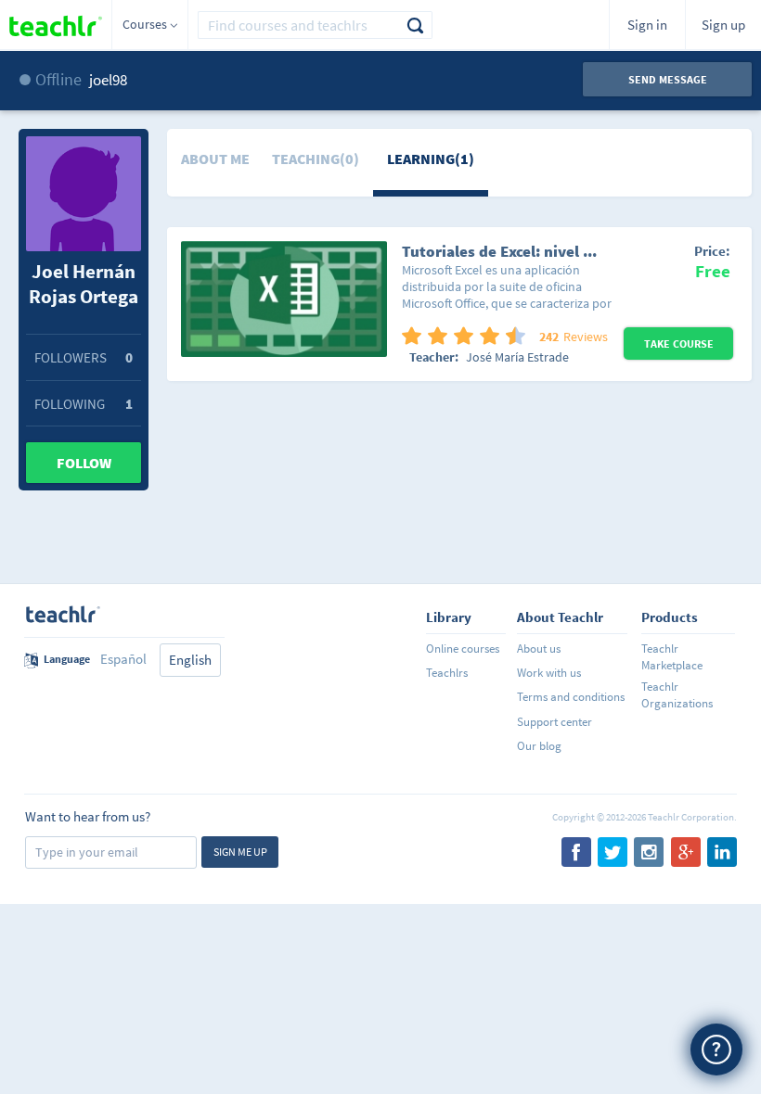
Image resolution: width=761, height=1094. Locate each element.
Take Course (679, 343)
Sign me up (240, 852)
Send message (667, 79)
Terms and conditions (571, 697)
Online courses (462, 648)
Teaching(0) (315, 158)
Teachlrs (447, 673)
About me (215, 158)
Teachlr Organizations (677, 695)
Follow (84, 462)
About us (539, 648)
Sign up (723, 24)
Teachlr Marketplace (672, 657)
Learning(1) (430, 158)
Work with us (549, 673)
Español (123, 659)
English (190, 659)
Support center (554, 722)
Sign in (647, 24)
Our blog (539, 746)
